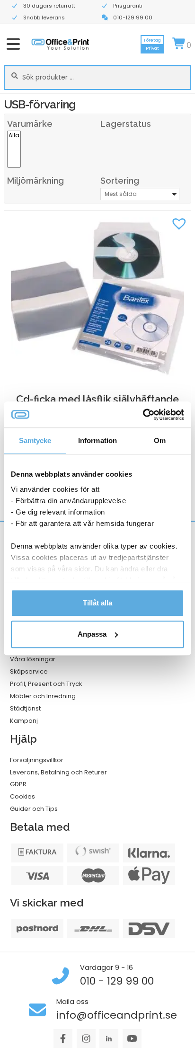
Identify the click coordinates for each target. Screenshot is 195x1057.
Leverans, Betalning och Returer (58, 772)
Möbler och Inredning (43, 696)
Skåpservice (29, 671)
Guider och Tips (34, 809)
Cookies (22, 796)
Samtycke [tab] (35, 440)
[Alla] (14, 135)
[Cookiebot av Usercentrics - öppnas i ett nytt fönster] (142, 415)
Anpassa (92, 634)
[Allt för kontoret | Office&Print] (60, 44)
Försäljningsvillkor (36, 760)
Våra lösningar (32, 659)
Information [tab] (97, 440)
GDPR (18, 784)
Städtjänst (25, 708)
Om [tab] (160, 440)
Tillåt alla (97, 603)
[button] (179, 222)
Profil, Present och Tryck (46, 684)
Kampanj (24, 721)
